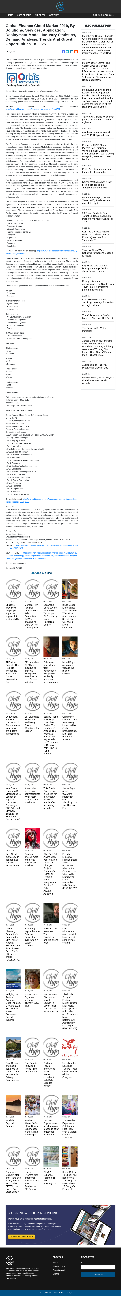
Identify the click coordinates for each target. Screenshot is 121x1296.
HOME (10, 15)
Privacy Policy (59, 1266)
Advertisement (59, 1270)
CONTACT (54, 15)
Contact (56, 1274)
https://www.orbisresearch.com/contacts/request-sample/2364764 (33, 109)
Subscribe (98, 1274)
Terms (55, 1263)
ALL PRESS (40, 15)
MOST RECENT (24, 15)
